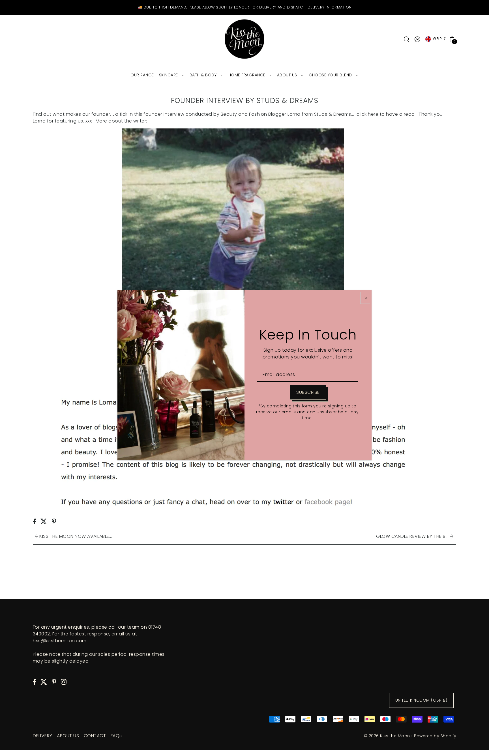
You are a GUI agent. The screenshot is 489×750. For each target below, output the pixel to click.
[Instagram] (64, 681)
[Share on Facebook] (34, 521)
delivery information (330, 7)
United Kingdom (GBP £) (421, 700)
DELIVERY (42, 735)
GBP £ (439, 39)
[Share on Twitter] (43, 521)
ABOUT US (68, 735)
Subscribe (308, 392)
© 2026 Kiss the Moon (387, 736)
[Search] (406, 39)
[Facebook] (34, 681)
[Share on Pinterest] (54, 521)
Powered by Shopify (435, 736)
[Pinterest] (54, 681)
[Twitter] (43, 681)
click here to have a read (386, 114)
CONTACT (95, 735)
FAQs (116, 735)
